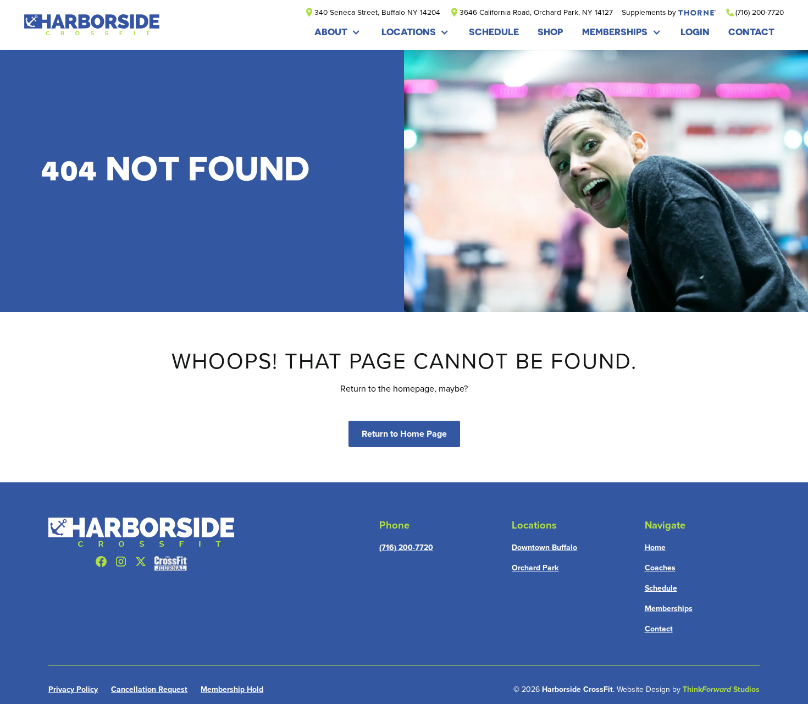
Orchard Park (535, 567)
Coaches (660, 567)
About (330, 31)
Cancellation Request (149, 689)
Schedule (661, 587)
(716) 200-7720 (406, 547)
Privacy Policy (73, 689)
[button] (337, 32)
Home (655, 547)
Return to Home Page (404, 433)
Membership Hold (232, 689)
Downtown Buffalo (544, 547)
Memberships (614, 31)
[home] (91, 25)
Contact (659, 628)
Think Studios (721, 689)
